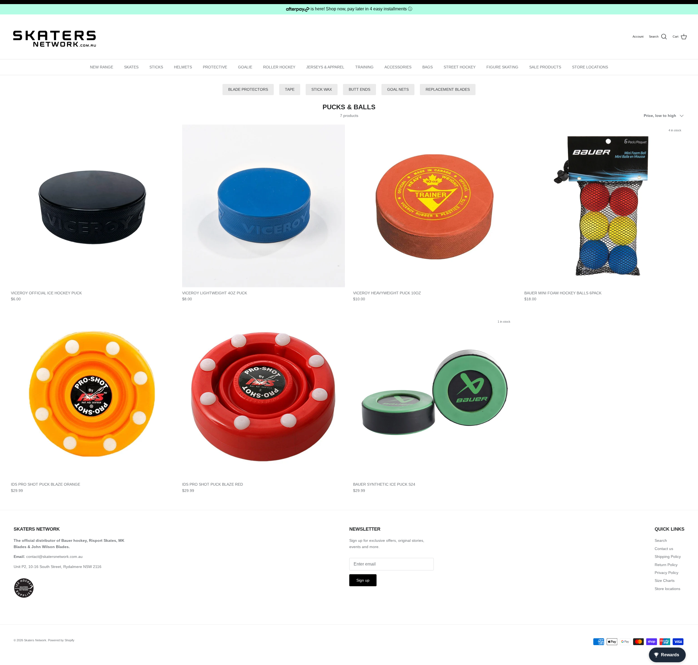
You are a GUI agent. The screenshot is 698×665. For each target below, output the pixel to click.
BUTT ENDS (359, 89)
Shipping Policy (668, 556)
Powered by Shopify (61, 640)
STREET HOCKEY (460, 67)
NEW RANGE (101, 67)
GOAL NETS (398, 89)
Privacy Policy (666, 572)
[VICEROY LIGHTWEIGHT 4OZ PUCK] (263, 206)
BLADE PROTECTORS (248, 89)
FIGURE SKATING (502, 67)
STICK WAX (321, 89)
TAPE (289, 89)
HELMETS (183, 67)
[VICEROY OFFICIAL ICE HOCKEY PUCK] (92, 206)
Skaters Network (35, 640)
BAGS (427, 67)
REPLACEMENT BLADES (448, 89)
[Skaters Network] (54, 36)
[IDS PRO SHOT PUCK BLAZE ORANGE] (92, 397)
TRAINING (364, 67)
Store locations (667, 589)
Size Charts (665, 580)
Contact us (664, 548)
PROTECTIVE (215, 67)
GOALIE (245, 67)
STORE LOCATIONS (590, 67)
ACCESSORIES (397, 67)
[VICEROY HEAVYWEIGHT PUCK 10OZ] (434, 206)
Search (661, 540)
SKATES (131, 67)
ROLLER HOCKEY (279, 67)
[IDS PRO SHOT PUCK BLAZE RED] (263, 397)
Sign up (362, 580)
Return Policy (666, 565)
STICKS (156, 67)
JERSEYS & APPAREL (325, 67)
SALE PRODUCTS (545, 67)
